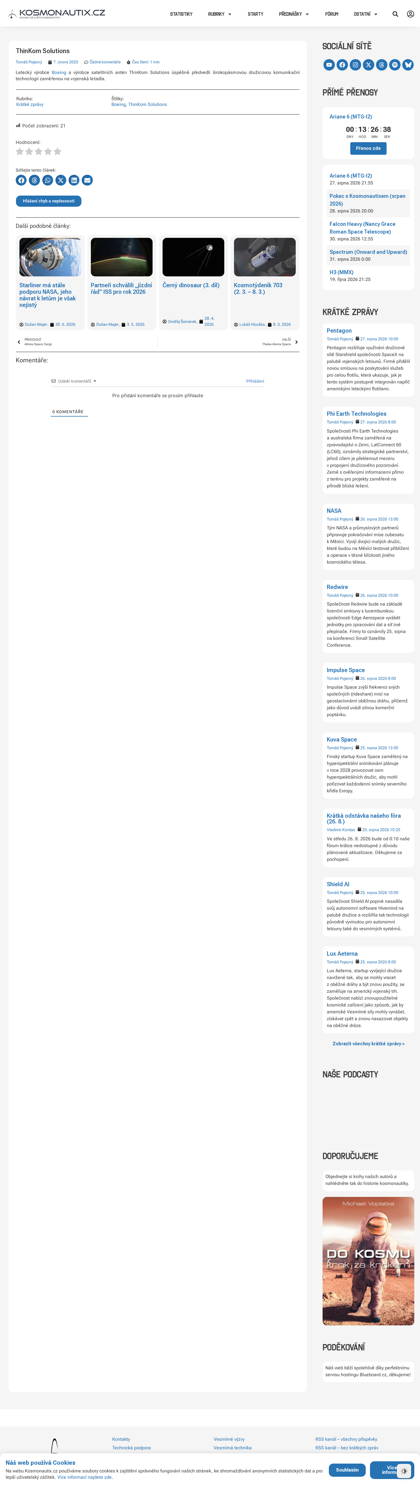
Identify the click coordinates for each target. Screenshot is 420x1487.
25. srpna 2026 (373, 747)
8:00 (392, 422)
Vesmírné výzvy (229, 1439)
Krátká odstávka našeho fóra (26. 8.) (364, 818)
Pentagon (339, 330)
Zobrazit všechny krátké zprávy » (369, 1043)
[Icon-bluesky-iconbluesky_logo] (408, 65)
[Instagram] (355, 65)
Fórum (331, 14)
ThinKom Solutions (147, 104)
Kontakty (121, 1439)
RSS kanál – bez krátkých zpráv (346, 1447)
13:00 (393, 519)
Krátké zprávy (29, 104)
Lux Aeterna (342, 953)
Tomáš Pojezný (340, 339)
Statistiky (181, 14)
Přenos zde (368, 148)
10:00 (393, 339)
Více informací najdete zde (84, 1477)
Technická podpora (131, 1447)
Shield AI (338, 884)
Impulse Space (346, 670)
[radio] (20, 152)
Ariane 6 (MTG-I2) (351, 117)
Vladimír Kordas (341, 829)
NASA (334, 510)
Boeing (59, 72)
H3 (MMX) (341, 272)
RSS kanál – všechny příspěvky (346, 1439)
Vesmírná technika (233, 1447)
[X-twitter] (368, 65)
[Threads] (381, 65)
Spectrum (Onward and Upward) (368, 252)
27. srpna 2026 (373, 339)
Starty (255, 14)
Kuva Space (342, 739)
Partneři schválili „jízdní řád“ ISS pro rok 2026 (121, 288)
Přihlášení (254, 381)
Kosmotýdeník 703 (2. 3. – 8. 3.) (258, 288)
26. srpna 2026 (373, 519)
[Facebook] (342, 65)
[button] (395, 14)
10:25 (395, 829)
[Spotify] (395, 65)
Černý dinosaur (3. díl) (191, 285)
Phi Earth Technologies (357, 413)
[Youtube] (329, 65)
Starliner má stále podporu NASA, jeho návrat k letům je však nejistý (47, 295)
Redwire (337, 587)
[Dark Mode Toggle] (404, 1471)
